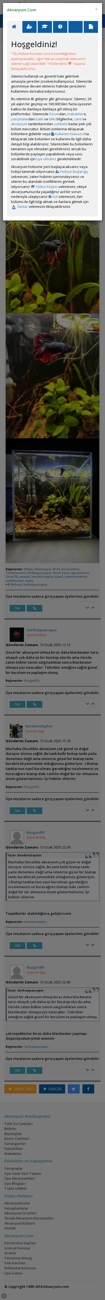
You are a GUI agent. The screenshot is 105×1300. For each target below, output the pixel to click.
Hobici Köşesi (46, 186)
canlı (78, 119)
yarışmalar (19, 119)
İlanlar (22, 206)
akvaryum (19, 123)
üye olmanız (46, 158)
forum (54, 113)
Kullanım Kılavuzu (69, 133)
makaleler (75, 113)
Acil (54, 196)
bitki (52, 119)
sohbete (61, 123)
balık (39, 119)
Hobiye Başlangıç (74, 171)
